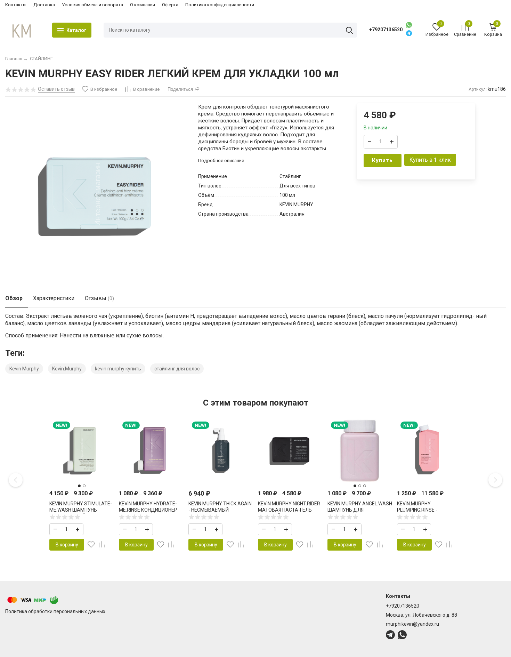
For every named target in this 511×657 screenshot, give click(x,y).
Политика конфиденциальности (219, 4)
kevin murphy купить (118, 368)
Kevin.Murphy (67, 368)
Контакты (15, 4)
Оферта (170, 4)
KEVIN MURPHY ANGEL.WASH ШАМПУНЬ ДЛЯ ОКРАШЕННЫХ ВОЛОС (359, 510)
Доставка (44, 4)
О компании (142, 4)
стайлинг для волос (177, 368)
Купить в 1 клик (430, 159)
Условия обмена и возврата (92, 4)
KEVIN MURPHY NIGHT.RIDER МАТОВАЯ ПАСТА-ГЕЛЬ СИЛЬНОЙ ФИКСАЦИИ (289, 510)
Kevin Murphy (24, 368)
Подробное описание (221, 160)
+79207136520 (386, 29)
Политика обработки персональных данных (55, 611)
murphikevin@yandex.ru (412, 624)
